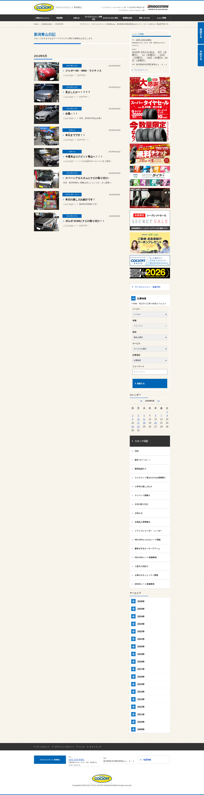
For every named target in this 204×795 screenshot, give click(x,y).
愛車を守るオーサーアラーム (147, 548)
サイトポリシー (43, 747)
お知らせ (76, 18)
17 (138, 423)
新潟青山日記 (127, 18)
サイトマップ (95, 747)
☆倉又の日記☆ (141, 566)
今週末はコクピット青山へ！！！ (84, 156)
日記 (137, 451)
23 (132, 426)
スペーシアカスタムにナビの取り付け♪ (87, 178)
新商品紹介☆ (140, 469)
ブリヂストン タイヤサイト (113, 7)
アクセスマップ (141, 70)
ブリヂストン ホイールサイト (131, 10)
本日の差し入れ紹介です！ (80, 199)
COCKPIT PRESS (135, 7)
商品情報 (59, 18)
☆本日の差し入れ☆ (143, 486)
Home (36, 24)
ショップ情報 (161, 18)
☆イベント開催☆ (142, 495)
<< (141, 401)
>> (158, 401)
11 (144, 419)
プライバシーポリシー (64, 747)
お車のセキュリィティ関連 (146, 575)
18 (144, 423)
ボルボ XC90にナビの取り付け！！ (85, 221)
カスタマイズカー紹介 (110, 18)
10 (138, 419)
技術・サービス (144, 18)
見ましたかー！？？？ (77, 92)
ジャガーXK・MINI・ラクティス (83, 70)
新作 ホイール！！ (143, 460)
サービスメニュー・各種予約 (93, 18)
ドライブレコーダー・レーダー (148, 531)
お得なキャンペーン (42, 18)
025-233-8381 (76, 759)
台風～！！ (71, 113)
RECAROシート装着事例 (146, 557)
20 (155, 423)
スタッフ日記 (141, 441)
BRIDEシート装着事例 (144, 584)
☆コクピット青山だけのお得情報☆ (150, 477)
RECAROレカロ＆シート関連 (148, 540)
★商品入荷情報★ (142, 522)
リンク (82, 747)
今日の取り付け (141, 504)
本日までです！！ (75, 135)
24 (138, 426)
